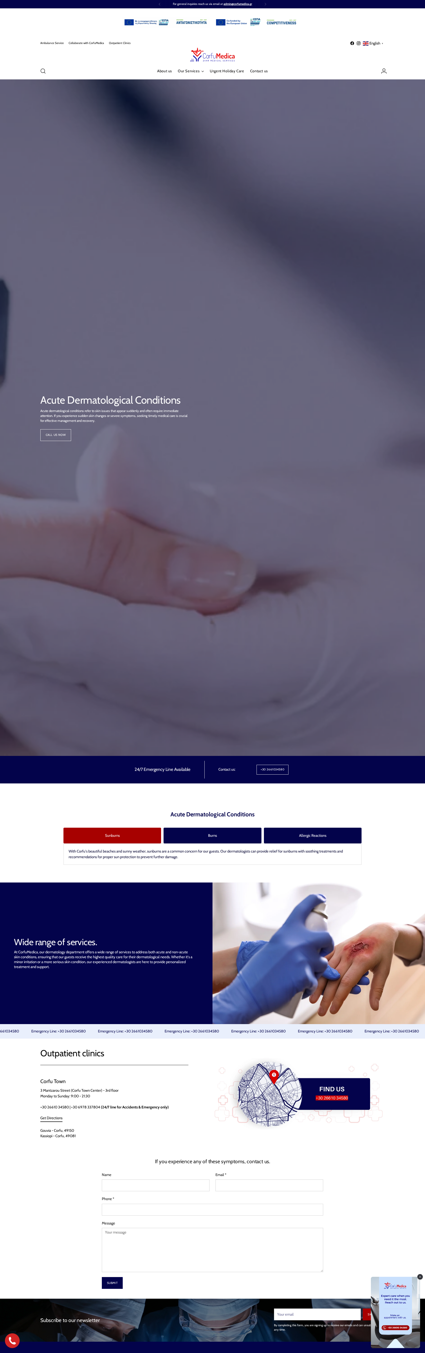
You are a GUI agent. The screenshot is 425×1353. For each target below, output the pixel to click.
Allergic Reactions (312, 835)
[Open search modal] (43, 71)
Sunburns (112, 835)
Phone (108, 1199)
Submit (112, 1283)
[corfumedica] (212, 55)
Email (220, 1175)
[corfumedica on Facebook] (352, 43)
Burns (212, 835)
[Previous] (159, 4)
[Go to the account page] (382, 71)
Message (108, 1223)
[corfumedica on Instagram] (358, 43)
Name (106, 1175)
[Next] (265, 4)
